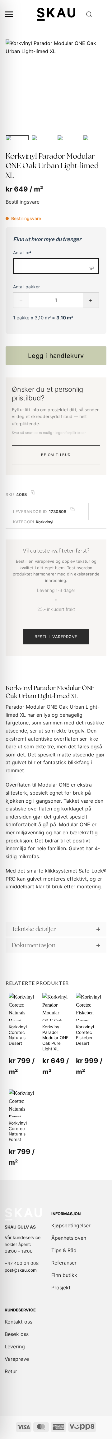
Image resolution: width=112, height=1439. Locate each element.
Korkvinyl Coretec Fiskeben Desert (85, 1035)
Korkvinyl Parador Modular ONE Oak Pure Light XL (55, 1037)
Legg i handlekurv (56, 355)
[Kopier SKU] (33, 492)
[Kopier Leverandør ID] (72, 509)
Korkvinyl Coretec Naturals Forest (18, 1131)
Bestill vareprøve (56, 636)
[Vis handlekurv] (104, 14)
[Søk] (89, 14)
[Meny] (9, 14)
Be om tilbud (56, 455)
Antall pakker (26, 286)
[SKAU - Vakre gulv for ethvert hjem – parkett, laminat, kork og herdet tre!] (56, 14)
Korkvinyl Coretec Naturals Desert (18, 1035)
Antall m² (22, 252)
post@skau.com (21, 1270)
